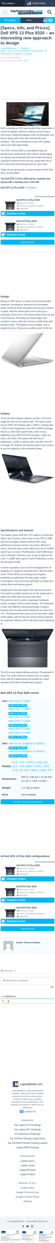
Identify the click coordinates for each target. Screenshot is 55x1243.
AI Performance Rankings (27, 1134)
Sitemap (27, 1201)
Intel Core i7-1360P (19, 703)
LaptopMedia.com (9, 48)
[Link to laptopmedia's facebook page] (23, 1226)
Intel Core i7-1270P (19, 717)
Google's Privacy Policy (27, 1197)
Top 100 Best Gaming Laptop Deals (27, 1138)
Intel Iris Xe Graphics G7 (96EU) (27, 745)
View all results (27, 242)
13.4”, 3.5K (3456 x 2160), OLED (30, 766)
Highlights (24, 48)
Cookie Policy (28, 1188)
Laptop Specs (27, 1161)
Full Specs (31, 187)
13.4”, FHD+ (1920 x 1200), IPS (30, 762)
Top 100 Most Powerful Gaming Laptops (28, 1143)
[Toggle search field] (49, 12)
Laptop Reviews (27, 1170)
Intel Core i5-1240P (19, 734)
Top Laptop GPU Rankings (27, 1129)
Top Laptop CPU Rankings (27, 1125)
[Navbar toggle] (5, 12)
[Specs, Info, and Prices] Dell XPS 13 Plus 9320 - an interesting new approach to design (24, 52)
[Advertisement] (27, 81)
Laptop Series (28, 1165)
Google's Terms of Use (27, 1192)
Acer (29, 20)
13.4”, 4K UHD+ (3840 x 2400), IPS (32, 770)
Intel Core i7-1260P (19, 722)
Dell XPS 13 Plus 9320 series (20, 692)
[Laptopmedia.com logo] (27, 12)
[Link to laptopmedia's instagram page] (32, 1226)
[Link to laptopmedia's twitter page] (27, 1226)
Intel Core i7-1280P (19, 711)
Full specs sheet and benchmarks (28, 802)
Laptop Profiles (27, 1174)
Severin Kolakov (13, 57)
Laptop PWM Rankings (27, 1147)
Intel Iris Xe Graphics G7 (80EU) (27, 753)
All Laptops (10, 20)
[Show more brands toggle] (50, 20)
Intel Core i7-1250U (19, 728)
